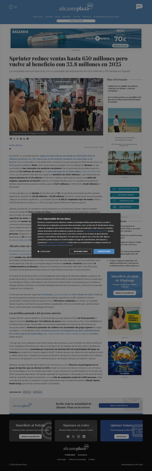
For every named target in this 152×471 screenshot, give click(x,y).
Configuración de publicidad (57, 242)
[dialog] (76, 235)
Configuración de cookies (47, 245)
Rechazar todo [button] (81, 251)
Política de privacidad (64, 245)
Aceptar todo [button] (104, 251)
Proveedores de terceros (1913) (95, 231)
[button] (44, 251)
